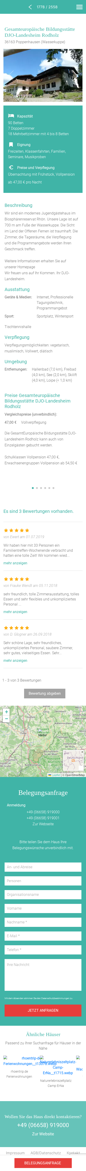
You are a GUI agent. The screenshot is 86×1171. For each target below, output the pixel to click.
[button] (42, 735)
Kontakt (73, 1153)
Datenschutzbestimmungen (55, 998)
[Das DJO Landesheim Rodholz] (38, 480)
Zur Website (43, 1133)
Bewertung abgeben (45, 693)
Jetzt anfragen (43, 1010)
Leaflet (55, 775)
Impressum (15, 1153)
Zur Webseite (43, 824)
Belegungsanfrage (42, 1163)
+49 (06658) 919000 (43, 812)
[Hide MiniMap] (81, 768)
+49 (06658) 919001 (43, 818)
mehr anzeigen (15, 563)
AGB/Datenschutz (46, 1153)
